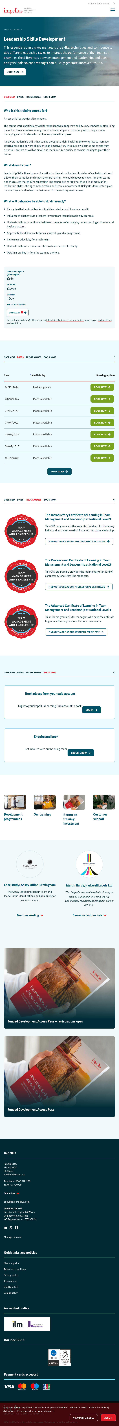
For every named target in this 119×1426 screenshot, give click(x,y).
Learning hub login (99, 3)
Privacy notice (11, 1275)
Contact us (9, 1193)
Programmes (33, 97)
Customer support (100, 816)
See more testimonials (87, 915)
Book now (50, 97)
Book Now (13, 72)
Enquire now (79, 753)
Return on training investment (71, 819)
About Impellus (11, 1263)
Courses (16, 29)
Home (6, 29)
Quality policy (11, 1287)
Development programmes (13, 816)
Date (6, 375)
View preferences (83, 1417)
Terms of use (10, 1281)
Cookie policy (11, 1293)
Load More (57, 471)
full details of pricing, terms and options (65, 320)
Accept (108, 1417)
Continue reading (28, 915)
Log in (89, 710)
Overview (9, 97)
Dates (20, 97)
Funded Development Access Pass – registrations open (45, 1021)
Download (14, 312)
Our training (42, 814)
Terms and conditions (15, 1269)
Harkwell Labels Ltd (98, 885)
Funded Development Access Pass (31, 1109)
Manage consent (13, 1237)
